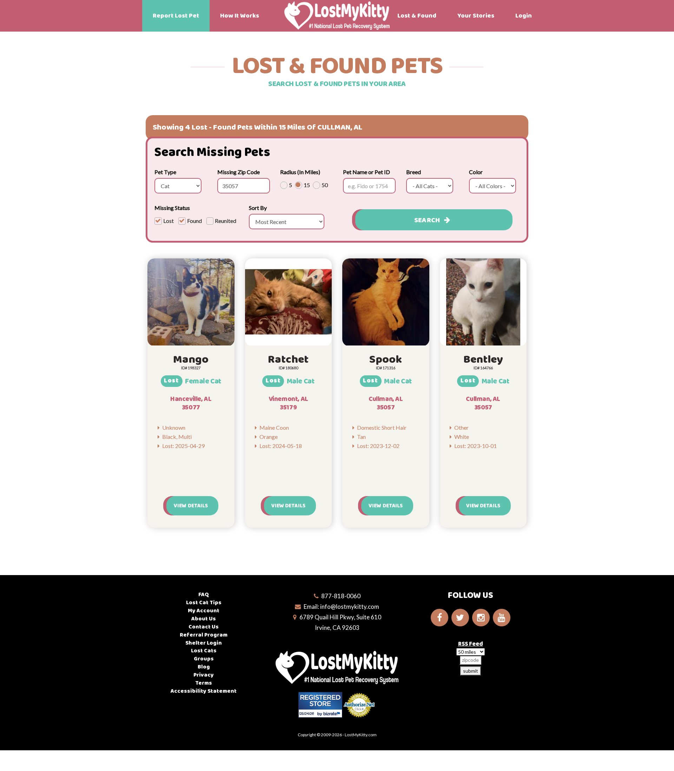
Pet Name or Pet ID (366, 172)
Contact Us (204, 626)
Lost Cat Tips (204, 602)
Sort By (258, 207)
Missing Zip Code (238, 172)
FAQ (203, 594)
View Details (191, 506)
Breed (413, 172)
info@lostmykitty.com (349, 606)
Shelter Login (203, 643)
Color (476, 172)
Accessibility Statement (204, 691)
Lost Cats (204, 650)
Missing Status (172, 207)
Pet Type (165, 172)
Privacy (203, 675)
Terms (203, 683)
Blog (204, 667)
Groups (204, 658)
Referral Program (203, 635)
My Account (203, 610)
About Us (203, 618)
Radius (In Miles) (300, 172)
